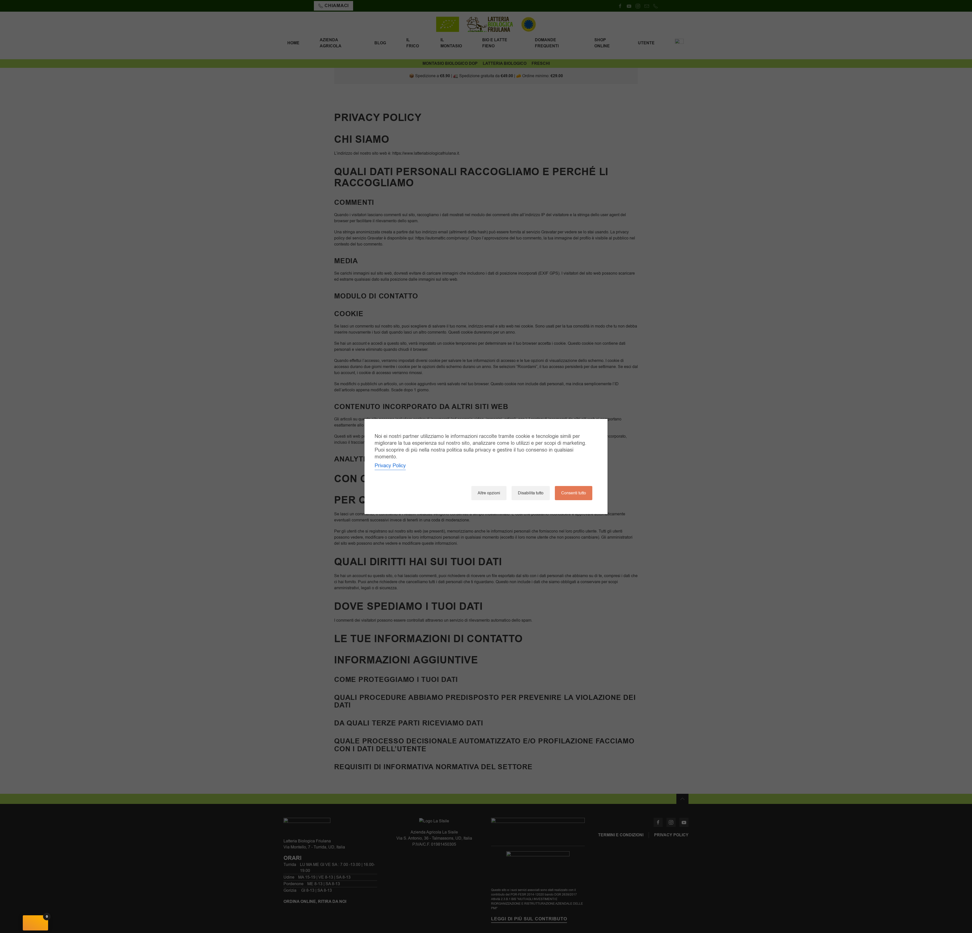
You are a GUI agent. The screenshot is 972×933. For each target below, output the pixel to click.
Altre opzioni (489, 493)
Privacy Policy (390, 465)
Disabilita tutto (530, 493)
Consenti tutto (573, 493)
